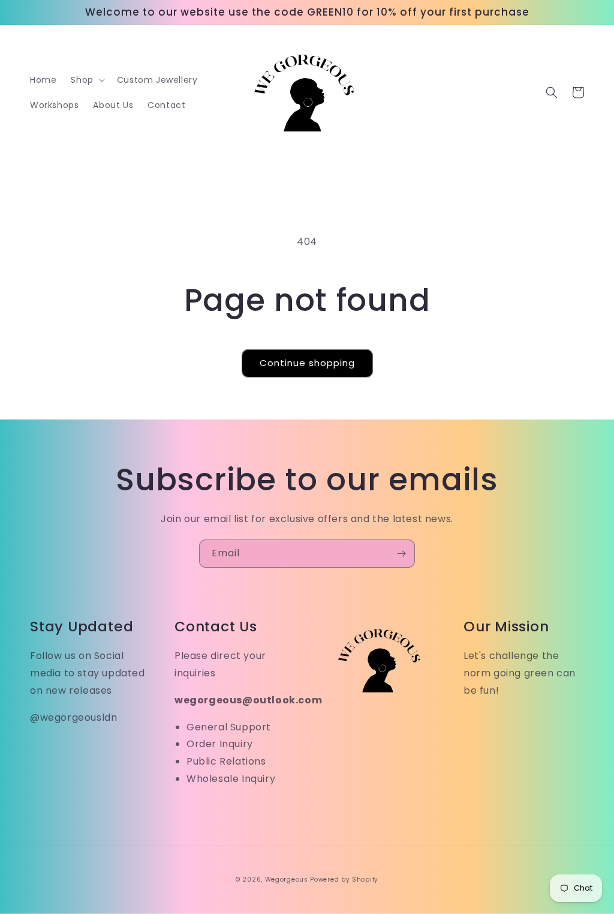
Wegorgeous (286, 879)
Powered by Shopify (344, 879)
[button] (86, 79)
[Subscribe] (401, 554)
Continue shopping (307, 362)
